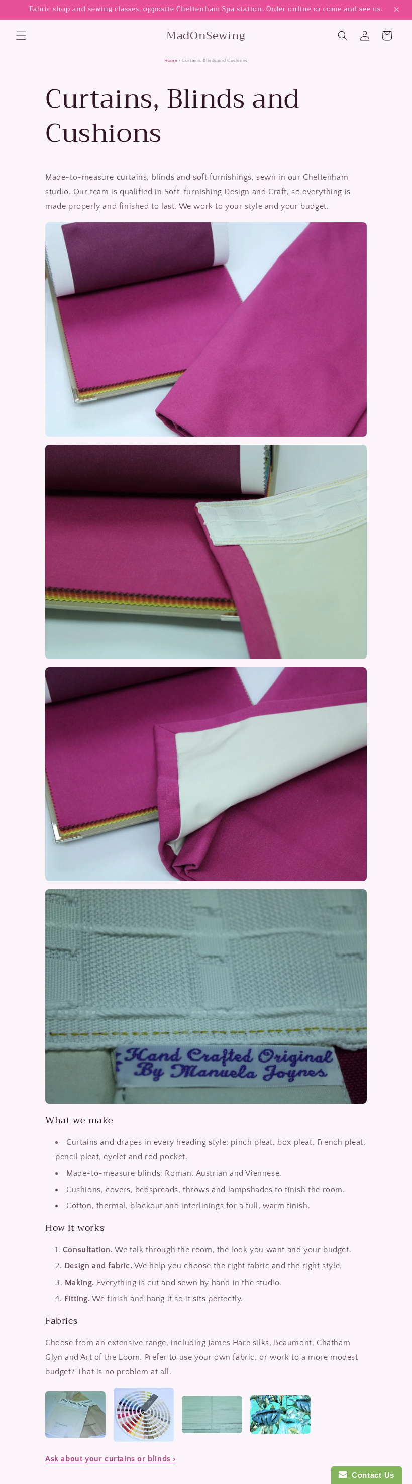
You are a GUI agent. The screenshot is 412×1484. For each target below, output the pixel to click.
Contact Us (370, 1475)
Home (170, 60)
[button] (21, 36)
